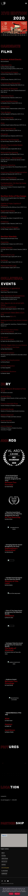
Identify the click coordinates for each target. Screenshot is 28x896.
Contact (3, 864)
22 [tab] (15, 775)
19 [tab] (9, 775)
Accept (11, 893)
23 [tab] (16, 775)
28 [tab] (25, 775)
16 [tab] (4, 775)
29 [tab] (14, 777)
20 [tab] (11, 775)
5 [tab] (9, 773)
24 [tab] (18, 775)
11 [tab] (20, 773)
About (3, 852)
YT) (15, 316)
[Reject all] (26, 891)
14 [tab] (25, 773)
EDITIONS (3, 855)
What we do (4, 861)
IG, (13, 316)
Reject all (17, 893)
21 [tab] (13, 775)
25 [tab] (20, 775)
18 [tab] (8, 775)
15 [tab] (2, 775)
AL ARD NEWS (4, 870)
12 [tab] (22, 773)
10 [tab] (18, 773)
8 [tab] (15, 773)
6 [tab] (11, 773)
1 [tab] (2, 773)
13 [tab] (24, 773)
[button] (26, 3)
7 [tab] (13, 773)
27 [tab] (24, 775)
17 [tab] (6, 775)
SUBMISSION (4, 873)
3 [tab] (6, 773)
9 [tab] (16, 773)
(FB (11, 316)
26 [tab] (22, 775)
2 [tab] (4, 773)
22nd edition (4, 858)
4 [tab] (8, 773)
